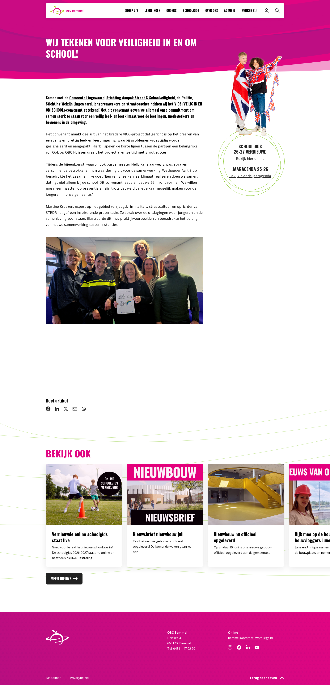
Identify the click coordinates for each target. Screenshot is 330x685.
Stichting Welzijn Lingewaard (69, 104)
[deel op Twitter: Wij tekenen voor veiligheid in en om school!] (66, 408)
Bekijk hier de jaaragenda (250, 176)
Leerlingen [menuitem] (152, 10)
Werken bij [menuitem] (249, 10)
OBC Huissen (75, 152)
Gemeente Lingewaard (86, 98)
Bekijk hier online (250, 158)
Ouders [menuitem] (171, 10)
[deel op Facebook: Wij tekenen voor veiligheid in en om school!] (48, 408)
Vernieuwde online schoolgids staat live (80, 536)
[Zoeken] (277, 10)
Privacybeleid (79, 678)
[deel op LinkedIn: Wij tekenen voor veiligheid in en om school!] (57, 408)
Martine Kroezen (59, 206)
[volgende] (188, 312)
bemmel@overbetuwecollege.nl (250, 638)
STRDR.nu (54, 212)
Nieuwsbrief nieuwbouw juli (158, 533)
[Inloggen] (266, 10)
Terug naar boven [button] (263, 678)
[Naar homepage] (74, 637)
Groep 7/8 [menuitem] (131, 10)
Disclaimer (53, 678)
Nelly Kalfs (139, 164)
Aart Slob (189, 170)
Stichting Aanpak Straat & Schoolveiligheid (140, 98)
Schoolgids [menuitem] (191, 10)
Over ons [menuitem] (211, 10)
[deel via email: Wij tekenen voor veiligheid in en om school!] (75, 408)
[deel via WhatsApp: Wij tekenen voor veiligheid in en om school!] (84, 408)
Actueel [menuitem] (229, 10)
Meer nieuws (61, 578)
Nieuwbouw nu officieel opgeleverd (235, 536)
